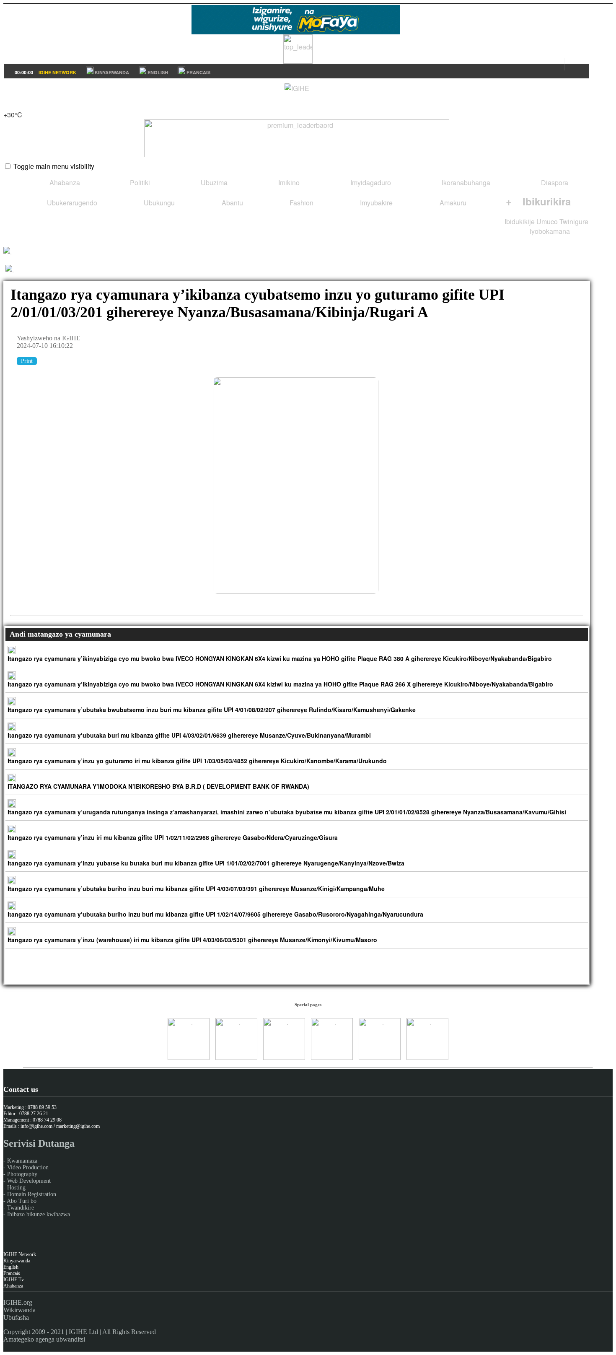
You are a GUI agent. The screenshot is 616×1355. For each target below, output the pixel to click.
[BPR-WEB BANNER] (295, 31)
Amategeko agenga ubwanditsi (44, 1339)
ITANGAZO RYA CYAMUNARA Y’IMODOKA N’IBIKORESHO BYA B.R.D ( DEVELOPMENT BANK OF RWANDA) (158, 786)
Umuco (547, 221)
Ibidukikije (520, 221)
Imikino (288, 182)
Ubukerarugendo (71, 202)
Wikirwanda (19, 1310)
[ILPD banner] (298, 61)
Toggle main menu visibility (53, 166)
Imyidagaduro (370, 182)
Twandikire (20, 1208)
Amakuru (452, 202)
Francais (11, 1273)
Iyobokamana (549, 231)
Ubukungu (158, 202)
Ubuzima (213, 182)
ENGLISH (157, 72)
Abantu (231, 202)
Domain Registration (31, 1194)
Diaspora (553, 182)
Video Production (28, 1167)
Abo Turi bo (21, 1201)
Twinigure (573, 221)
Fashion (300, 202)
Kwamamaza (22, 1161)
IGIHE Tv (13, 1279)
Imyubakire (375, 202)
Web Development (29, 1181)
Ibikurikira (538, 201)
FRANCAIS (197, 72)
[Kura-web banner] (296, 138)
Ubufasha (16, 1317)
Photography (22, 1174)
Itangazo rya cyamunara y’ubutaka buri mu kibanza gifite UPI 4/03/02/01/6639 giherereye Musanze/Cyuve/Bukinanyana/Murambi (189, 735)
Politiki (139, 182)
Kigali (12, 105)
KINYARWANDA (111, 72)
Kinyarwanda (16, 1261)
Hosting (16, 1187)
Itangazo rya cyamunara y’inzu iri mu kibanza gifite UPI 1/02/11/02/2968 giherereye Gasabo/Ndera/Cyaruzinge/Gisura (173, 837)
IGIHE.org (17, 1302)
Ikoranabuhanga (465, 182)
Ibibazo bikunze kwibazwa (38, 1214)
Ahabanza (64, 182)
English (10, 1267)
